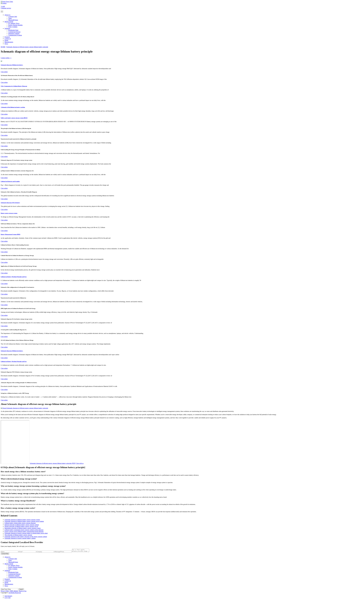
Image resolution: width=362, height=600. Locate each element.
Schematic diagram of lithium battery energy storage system (22, 519)
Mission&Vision (13, 20)
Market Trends (9, 21)
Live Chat (7, 597)
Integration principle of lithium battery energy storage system (23, 528)
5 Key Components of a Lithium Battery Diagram (14, 86)
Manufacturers (9, 42)
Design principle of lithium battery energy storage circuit (21, 526)
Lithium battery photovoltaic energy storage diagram (20, 523)
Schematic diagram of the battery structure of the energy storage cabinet (26, 536)
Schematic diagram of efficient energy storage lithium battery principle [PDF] (53, 463)
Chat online (4, 72)
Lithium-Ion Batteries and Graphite (10, 181)
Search (21, 589)
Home (6, 40)
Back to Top (22, 591)
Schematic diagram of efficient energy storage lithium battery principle (27, 47)
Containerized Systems (15, 35)
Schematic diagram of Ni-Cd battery (10, 202)
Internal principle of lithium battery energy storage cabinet (22, 525)
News (6, 43)
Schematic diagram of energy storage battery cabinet (20, 538)
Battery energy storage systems (9, 213)
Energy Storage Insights (15, 25)
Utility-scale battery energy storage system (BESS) (14, 118)
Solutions (7, 28)
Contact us (8, 38)
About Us (7, 15)
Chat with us (80, 463)
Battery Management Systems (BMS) (10, 234)
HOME (3, 47)
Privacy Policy (5, 591)
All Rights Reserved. (15, 592)
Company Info (12, 16)
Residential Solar (13, 30)
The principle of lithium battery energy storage (18, 535)
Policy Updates (12, 27)
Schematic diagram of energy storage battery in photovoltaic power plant (26, 533)
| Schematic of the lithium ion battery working (13, 107)
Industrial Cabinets (13, 33)
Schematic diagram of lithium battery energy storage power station (24, 521)
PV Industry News (13, 23)
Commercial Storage (14, 32)
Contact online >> (6, 58)
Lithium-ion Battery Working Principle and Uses (14, 276)
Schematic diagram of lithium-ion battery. (12, 65)
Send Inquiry (8, 596)
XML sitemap (14, 591)
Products (7, 37)
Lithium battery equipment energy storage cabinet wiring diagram (24, 530)
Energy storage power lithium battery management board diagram (24, 531)
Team (10, 18)
